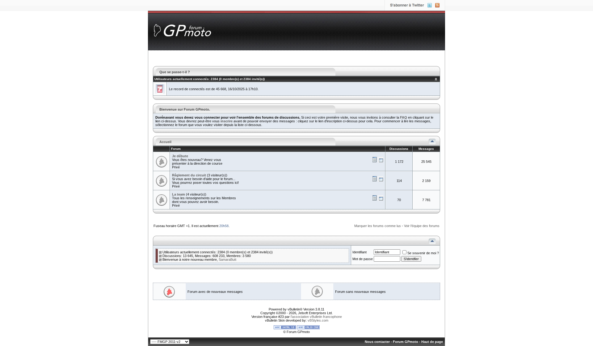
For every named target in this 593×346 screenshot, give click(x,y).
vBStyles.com (318, 320)
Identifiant (359, 252)
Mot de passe (362, 259)
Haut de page (432, 342)
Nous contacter (377, 342)
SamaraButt (227, 259)
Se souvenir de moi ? (423, 253)
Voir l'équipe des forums (421, 226)
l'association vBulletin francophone (316, 317)
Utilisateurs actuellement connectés (181, 79)
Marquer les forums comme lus (377, 226)
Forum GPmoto (405, 342)
